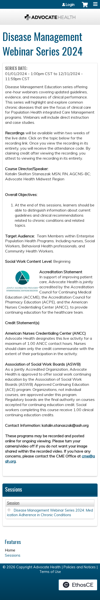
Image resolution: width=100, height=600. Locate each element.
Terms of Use (50, 572)
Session (13, 503)
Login (70, 4)
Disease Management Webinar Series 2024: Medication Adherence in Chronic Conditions (50, 512)
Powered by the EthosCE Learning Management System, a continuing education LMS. (78, 585)
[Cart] (85, 7)
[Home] (50, 15)
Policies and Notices (80, 567)
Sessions (12, 555)
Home (10, 550)
